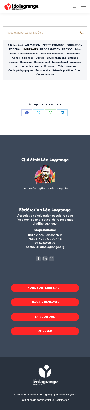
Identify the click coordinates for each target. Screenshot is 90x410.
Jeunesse (75, 61)
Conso (16, 57)
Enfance (73, 57)
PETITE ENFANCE (53, 45)
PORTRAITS (30, 49)
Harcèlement (42, 61)
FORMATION (74, 45)
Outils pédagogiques (20, 70)
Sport (78, 70)
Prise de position (62, 70)
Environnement (56, 57)
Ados (78, 49)
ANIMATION (32, 45)
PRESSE (67, 49)
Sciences (27, 57)
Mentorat (49, 66)
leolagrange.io (58, 188)
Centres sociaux (28, 53)
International (60, 61)
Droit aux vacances (51, 53)
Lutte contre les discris (28, 66)
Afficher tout (15, 45)
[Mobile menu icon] (83, 6)
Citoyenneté (73, 53)
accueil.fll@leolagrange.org (45, 247)
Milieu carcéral (67, 66)
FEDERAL (15, 49)
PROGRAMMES (50, 49)
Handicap (26, 61)
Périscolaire (42, 70)
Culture (40, 57)
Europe (13, 61)
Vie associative (45, 74)
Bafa (13, 53)
